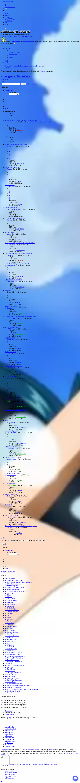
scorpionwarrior (11, 459)
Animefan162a (11, 475)
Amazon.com (9, 771)
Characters (8, 17)
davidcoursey (20, 250)
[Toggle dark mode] (5, 28)
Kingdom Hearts (10, 338)
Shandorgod (20, 164)
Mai (17, 215)
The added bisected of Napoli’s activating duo (19, 253)
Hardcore (19, 490)
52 (9, 155)
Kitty (8, 353)
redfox (18, 302)
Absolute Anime (10, 7)
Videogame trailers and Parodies (14, 218)
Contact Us (25, 749)
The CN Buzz (11, 367)
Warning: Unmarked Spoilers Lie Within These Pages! (17, 36)
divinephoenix (11, 266)
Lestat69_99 (10, 146)
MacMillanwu (11, 255)
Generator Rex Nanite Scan (13, 366)
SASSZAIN (20, 313)
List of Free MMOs (11, 207)
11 (9, 390)
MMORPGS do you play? (13, 447)
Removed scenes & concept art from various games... (21, 526)
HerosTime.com (10, 774)
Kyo (8, 411)
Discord (43, 71)
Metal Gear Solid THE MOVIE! (15, 410)
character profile (28, 41)
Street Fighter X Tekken (12, 515)
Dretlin (9, 401)
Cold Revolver (11, 186)
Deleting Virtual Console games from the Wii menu (20, 316)
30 (9, 199)
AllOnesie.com (9, 778)
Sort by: (18, 540)
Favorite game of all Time (12, 167)
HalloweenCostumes (11, 773)
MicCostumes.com (10, 776)
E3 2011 (7, 399)
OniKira (9, 220)
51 (9, 153)
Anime (7, 15)
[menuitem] (14, 52)
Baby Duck (20, 229)
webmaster (10, 122)
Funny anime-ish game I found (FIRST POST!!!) (20, 243)
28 (9, 195)
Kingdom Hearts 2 (10, 290)
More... (7, 24)
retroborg (9, 527)
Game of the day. (10, 185)
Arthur (9, 234)
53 (9, 157)
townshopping (20, 287)
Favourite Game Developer (13, 457)
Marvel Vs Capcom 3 (11, 431)
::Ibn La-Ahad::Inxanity (14, 209)
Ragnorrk (19, 181)
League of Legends (11, 494)
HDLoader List (9, 744)
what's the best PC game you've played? (17, 264)
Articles (7, 22)
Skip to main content (7, 1)
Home (6, 14)
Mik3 (18, 469)
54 (9, 158)
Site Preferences (7, 766)
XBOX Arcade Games (12, 327)
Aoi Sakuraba (11, 422)
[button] (8, 90)
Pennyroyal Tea (21, 324)
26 (9, 192)
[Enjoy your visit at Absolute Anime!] (15, 32)
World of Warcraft (10, 352)
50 (9, 151)
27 (9, 193)
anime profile (16, 41)
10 (9, 389)
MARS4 (9, 329)
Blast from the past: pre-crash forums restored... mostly (21, 120)
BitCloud (19, 204)
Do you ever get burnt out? (13, 306)
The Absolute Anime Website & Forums (44, 122)
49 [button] (5, 106)
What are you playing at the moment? (16, 144)
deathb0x (19, 348)
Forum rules (4, 79)
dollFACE (10, 339)
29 (9, 197)
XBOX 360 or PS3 (11, 376)
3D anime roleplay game (12, 473)
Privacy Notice (34, 749)
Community (8, 21)
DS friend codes (10, 483)
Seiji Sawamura (21, 427)
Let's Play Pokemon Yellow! (13, 280)
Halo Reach (8, 505)
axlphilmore (20, 276)
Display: (5, 540)
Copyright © (5, 749)
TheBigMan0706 (12, 281)
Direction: (32, 540)
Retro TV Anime (10, 19)
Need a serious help (11, 232)
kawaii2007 (10, 244)
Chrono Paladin (11, 318)
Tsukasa (9, 169)
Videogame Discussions (15, 76)
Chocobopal (10, 448)
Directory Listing (10, 746)
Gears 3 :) (8, 420)
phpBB (11, 718)
